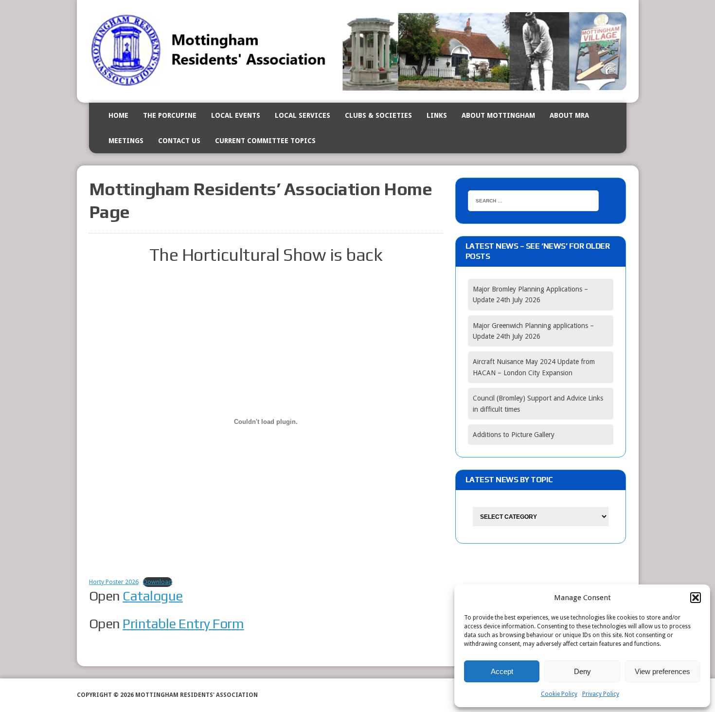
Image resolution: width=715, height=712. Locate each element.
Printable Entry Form (183, 623)
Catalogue (153, 595)
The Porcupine (170, 115)
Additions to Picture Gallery (513, 434)
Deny (582, 671)
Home (118, 115)
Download (157, 581)
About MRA (569, 115)
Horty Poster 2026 (114, 581)
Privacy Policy (600, 694)
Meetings (125, 141)
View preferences (662, 671)
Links (437, 115)
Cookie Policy (559, 694)
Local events (235, 115)
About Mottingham (498, 115)
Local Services (302, 115)
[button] (695, 597)
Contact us (179, 141)
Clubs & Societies (378, 115)
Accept (502, 671)
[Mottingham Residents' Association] (357, 51)
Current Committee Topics (265, 141)
